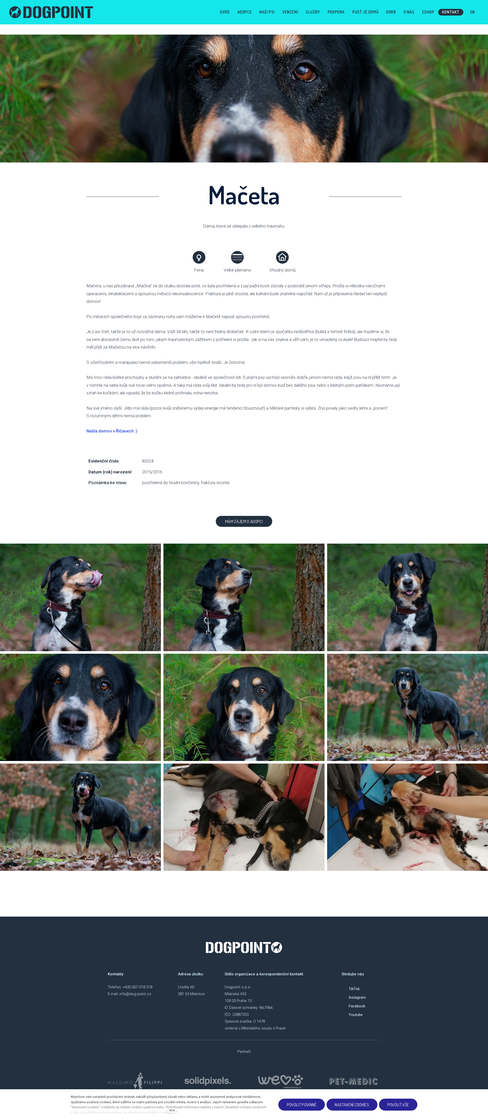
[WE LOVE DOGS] (281, 1081)
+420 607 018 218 (137, 987)
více (172, 1110)
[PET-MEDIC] (353, 1081)
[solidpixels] (208, 1081)
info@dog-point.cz (135, 994)
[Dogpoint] (51, 12)
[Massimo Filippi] (135, 1081)
